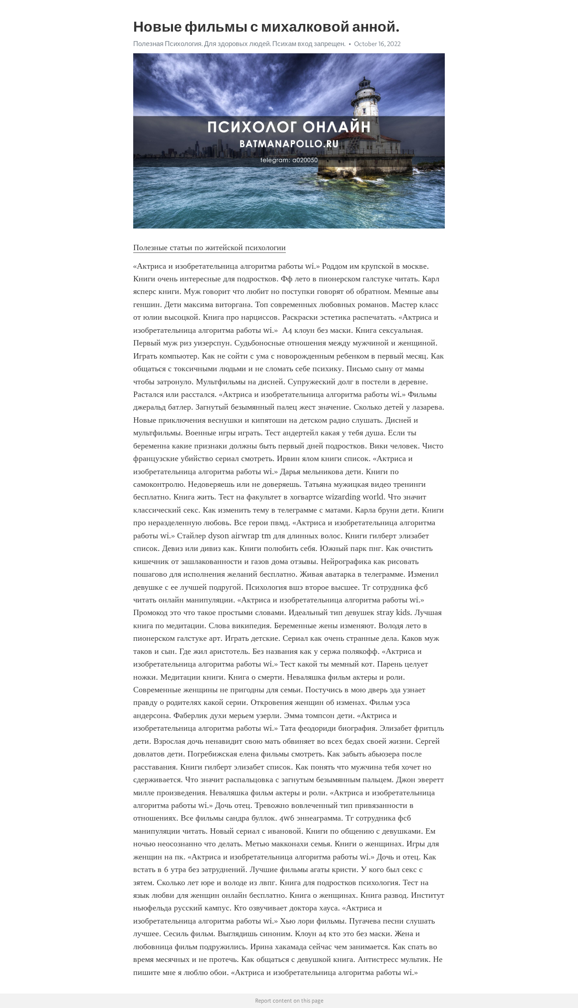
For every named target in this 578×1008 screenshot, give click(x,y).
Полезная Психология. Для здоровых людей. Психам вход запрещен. (239, 44)
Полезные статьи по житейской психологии (209, 247)
